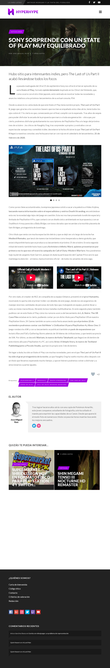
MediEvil (42, 380)
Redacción (13, 601)
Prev (12, 171)
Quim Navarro (15, 643)
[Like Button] (93, 374)
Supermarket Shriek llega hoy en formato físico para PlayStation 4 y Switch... (31, 477)
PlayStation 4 (27, 380)
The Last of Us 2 (77, 380)
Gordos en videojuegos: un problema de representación (49, 633)
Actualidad (16, 32)
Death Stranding (58, 380)
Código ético (15, 588)
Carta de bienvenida (18, 584)
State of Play (27, 384)
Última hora (20, 464)
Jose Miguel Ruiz (21, 53)
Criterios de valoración (19, 596)
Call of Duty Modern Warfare (52, 384)
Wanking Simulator (37, 2)
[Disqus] (55, 529)
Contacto (13, 592)
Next (98, 171)
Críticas (63, 468)
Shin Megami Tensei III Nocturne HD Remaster (71, 479)
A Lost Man (27, 643)
